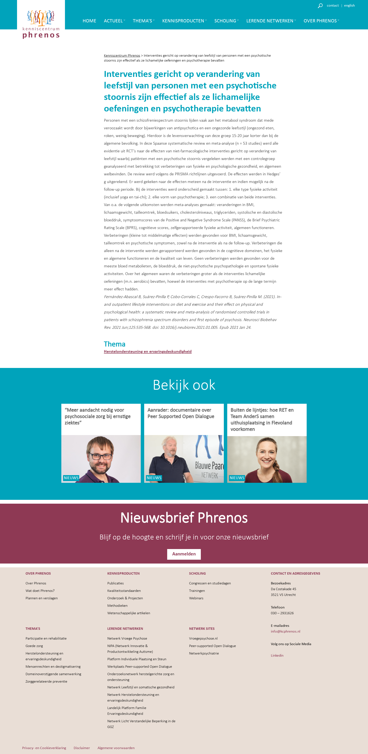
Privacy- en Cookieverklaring (44, 748)
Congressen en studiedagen (210, 583)
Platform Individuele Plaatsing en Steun (136, 659)
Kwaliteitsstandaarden (124, 591)
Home (89, 21)
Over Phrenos (320, 21)
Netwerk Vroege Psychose (127, 639)
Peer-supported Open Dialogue (212, 646)
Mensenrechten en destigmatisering (53, 667)
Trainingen (197, 591)
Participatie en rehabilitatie (46, 639)
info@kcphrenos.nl (285, 632)
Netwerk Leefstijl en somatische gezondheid (140, 687)
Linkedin (277, 656)
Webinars (196, 598)
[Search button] (321, 5)
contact (333, 6)
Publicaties (115, 583)
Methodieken (117, 606)
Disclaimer (82, 748)
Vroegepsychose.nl (203, 639)
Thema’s (142, 21)
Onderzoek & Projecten (125, 598)
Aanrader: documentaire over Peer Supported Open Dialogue (182, 413)
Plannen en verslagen (42, 598)
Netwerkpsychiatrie (204, 654)
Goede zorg (34, 646)
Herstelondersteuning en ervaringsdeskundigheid (148, 352)
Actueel (113, 21)
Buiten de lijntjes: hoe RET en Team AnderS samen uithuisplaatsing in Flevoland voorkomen (262, 420)
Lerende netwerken (269, 21)
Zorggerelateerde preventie (46, 682)
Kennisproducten (183, 21)
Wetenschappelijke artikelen (128, 613)
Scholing (225, 21)
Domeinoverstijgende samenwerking (53, 674)
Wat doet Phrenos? (40, 591)
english (349, 6)
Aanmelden (184, 554)
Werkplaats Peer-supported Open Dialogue (139, 667)
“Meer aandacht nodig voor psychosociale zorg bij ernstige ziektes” (98, 417)
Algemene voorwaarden (116, 748)
